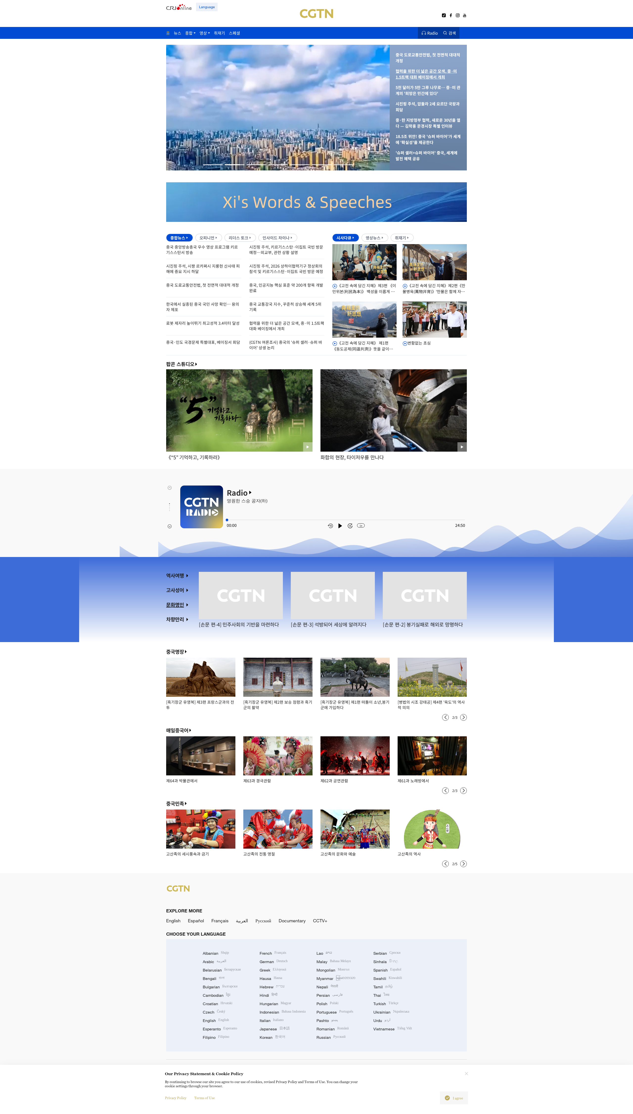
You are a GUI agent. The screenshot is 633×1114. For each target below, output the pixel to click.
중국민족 (175, 803)
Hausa (271, 978)
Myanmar (335, 978)
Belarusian (222, 970)
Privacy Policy (175, 1098)
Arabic (214, 961)
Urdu (381, 1020)
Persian (329, 995)
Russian (331, 1037)
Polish (327, 1003)
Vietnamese (392, 1028)
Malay (333, 961)
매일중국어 (177, 730)
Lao (324, 953)
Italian (272, 1020)
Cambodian (216, 995)
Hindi (268, 995)
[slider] (227, 520)
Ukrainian (391, 1012)
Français (219, 920)
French (273, 953)
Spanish (387, 970)
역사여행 (175, 575)
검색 (452, 32)
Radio (432, 32)
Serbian (387, 953)
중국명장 (175, 651)
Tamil (383, 986)
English (173, 920)
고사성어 (175, 590)
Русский (263, 920)
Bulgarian (220, 986)
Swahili (387, 978)
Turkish (385, 1003)
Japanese (275, 1028)
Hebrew (272, 986)
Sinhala (385, 961)
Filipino (216, 1037)
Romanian (332, 1028)
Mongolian (332, 970)
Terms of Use (204, 1098)
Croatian (217, 1003)
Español (196, 920)
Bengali (214, 978)
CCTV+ (320, 920)
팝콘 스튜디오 (180, 364)
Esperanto (220, 1028)
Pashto (327, 1020)
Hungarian (275, 1003)
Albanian (216, 953)
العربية (242, 920)
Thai (381, 995)
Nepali (327, 986)
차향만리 (175, 619)
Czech (214, 1012)
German (274, 961)
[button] (213, 164)
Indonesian (283, 1012)
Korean (272, 1037)
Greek (273, 970)
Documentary (292, 920)
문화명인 (175, 604)
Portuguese (334, 1012)
